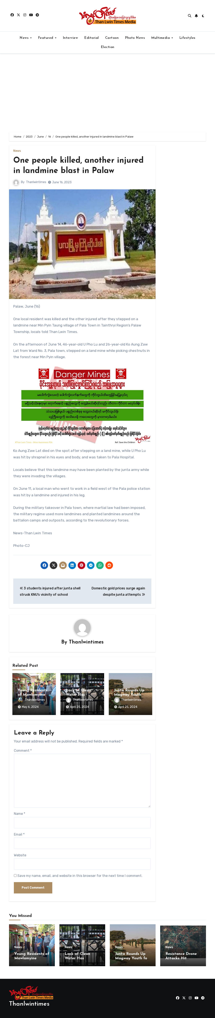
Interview (70, 38)
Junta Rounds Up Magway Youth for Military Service (132, 958)
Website (20, 855)
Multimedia (161, 38)
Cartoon (112, 38)
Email (19, 834)
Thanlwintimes (36, 182)
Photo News (135, 38)
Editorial (91, 38)
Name (19, 814)
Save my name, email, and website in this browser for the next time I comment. (79, 876)
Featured (46, 38)
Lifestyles (187, 38)
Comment (23, 751)
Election (107, 47)
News (25, 38)
